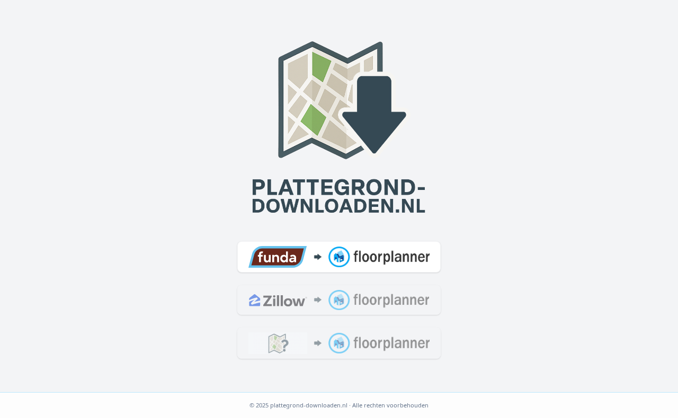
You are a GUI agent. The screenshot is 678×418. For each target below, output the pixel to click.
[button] (339, 256)
